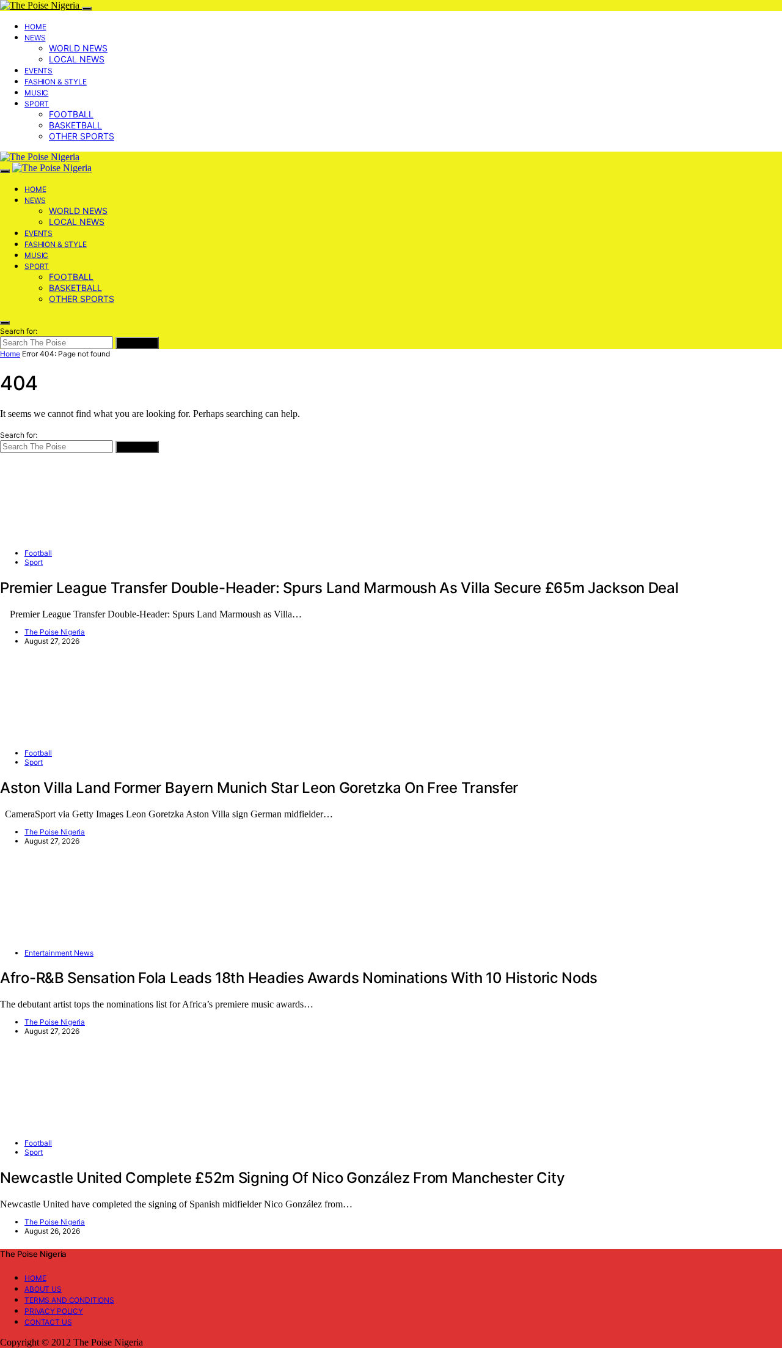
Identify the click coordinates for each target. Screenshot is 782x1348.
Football (71, 114)
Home (35, 26)
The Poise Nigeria (54, 631)
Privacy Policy (53, 1311)
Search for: (18, 331)
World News (78, 48)
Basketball (75, 125)
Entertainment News (58, 952)
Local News (76, 59)
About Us (43, 1289)
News (34, 37)
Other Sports (81, 136)
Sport (36, 103)
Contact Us (48, 1322)
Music (36, 92)
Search (137, 343)
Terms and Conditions (69, 1300)
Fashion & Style (55, 81)
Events (38, 70)
